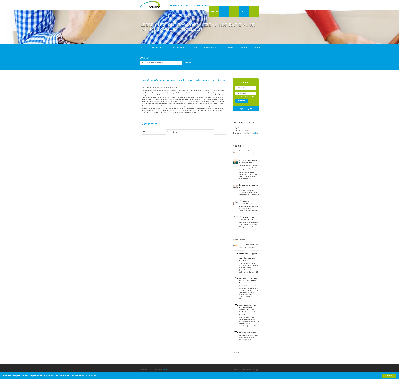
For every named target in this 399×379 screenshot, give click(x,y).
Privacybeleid (162, 372)
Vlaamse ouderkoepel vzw (248, 244)
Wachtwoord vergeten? (248, 96)
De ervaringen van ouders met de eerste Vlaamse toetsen (248, 281)
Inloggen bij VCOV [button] (246, 82)
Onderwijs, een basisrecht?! (249, 332)
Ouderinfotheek (211, 47)
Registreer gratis (246, 109)
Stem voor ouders (178, 47)
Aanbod (194, 47)
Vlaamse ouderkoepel (247, 151)
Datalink (164, 369)
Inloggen (258, 47)
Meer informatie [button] (91, 376)
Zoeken (188, 63)
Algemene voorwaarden (148, 372)
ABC (255, 133)
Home (142, 47)
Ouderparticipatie (158, 47)
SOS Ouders (228, 47)
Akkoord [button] (389, 375)
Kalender (244, 47)
